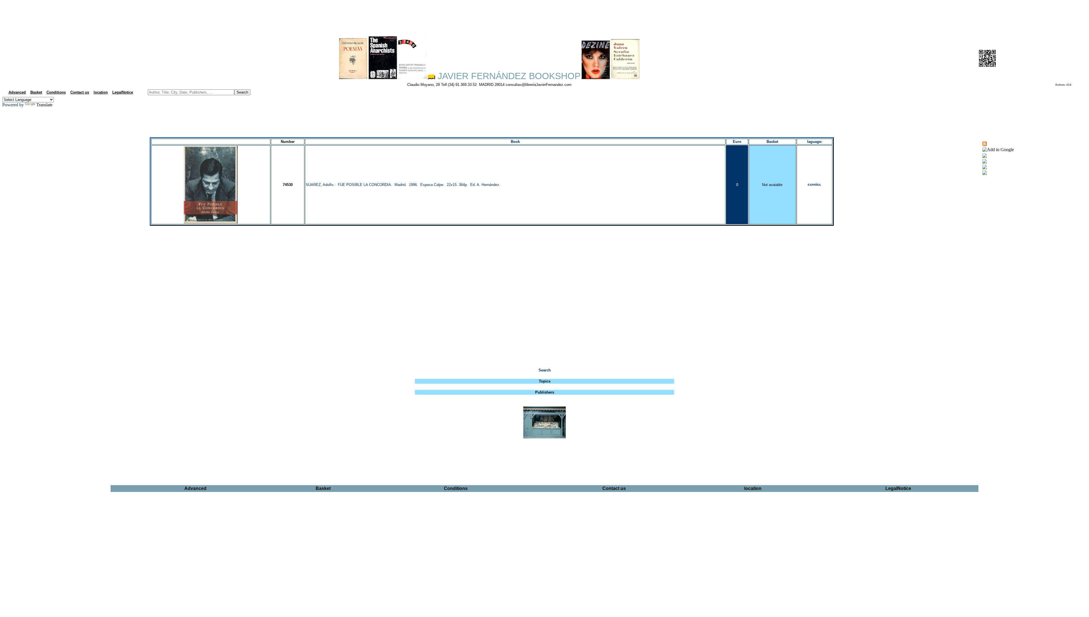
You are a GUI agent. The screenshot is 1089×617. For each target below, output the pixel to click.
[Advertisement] (544, 16)
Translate (44, 104)
